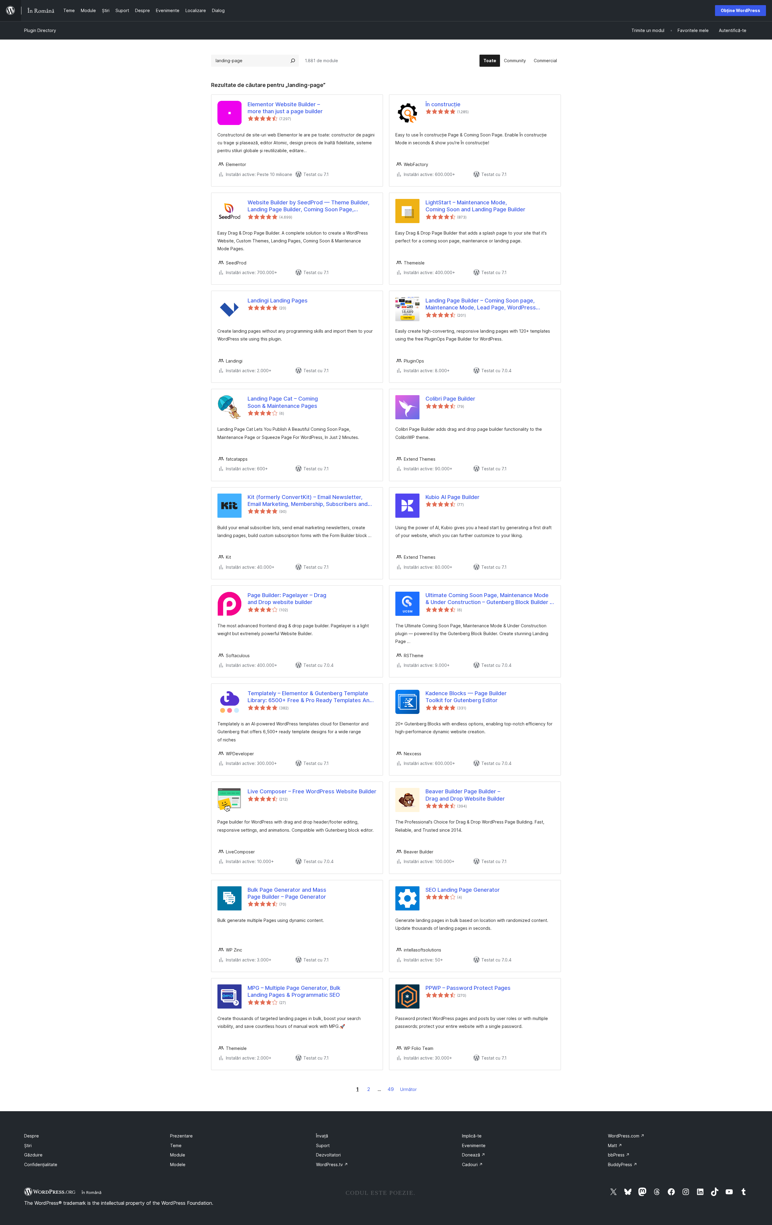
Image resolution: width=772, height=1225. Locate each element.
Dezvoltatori (328, 1154)
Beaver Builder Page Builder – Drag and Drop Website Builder (465, 794)
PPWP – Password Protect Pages (468, 988)
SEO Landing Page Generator (463, 890)
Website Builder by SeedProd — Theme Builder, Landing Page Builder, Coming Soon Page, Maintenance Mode (308, 206)
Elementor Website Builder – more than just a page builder (285, 107)
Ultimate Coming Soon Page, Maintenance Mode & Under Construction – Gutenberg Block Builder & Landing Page (489, 599)
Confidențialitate (40, 1164)
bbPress (619, 1154)
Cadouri (472, 1164)
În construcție (443, 104)
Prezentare (181, 1135)
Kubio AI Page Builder (452, 497)
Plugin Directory (40, 30)
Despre (31, 1135)
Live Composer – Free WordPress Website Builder (312, 791)
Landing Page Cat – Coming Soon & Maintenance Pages (283, 402)
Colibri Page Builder (450, 398)
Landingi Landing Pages (278, 300)
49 (391, 1089)
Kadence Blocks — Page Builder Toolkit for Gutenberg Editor (466, 696)
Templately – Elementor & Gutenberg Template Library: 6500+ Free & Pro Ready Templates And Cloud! (310, 697)
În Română (91, 1192)
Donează (473, 1154)
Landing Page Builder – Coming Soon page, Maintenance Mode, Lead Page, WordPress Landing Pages (481, 304)
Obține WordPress (740, 10)
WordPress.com (626, 1135)
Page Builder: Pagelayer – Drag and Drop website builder (287, 598)
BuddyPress (622, 1164)
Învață (322, 1135)
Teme (176, 1145)
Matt (615, 1145)
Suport (323, 1145)
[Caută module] (293, 61)
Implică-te (472, 1135)
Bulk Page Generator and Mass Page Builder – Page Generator (287, 893)
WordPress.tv (332, 1164)
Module (177, 1154)
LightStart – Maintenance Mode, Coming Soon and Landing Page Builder (475, 206)
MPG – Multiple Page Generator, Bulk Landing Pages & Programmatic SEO (294, 991)
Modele (177, 1164)
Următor (408, 1089)
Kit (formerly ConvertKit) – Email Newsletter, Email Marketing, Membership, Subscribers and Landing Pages (308, 501)
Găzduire (33, 1154)
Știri (28, 1145)
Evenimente (474, 1145)
